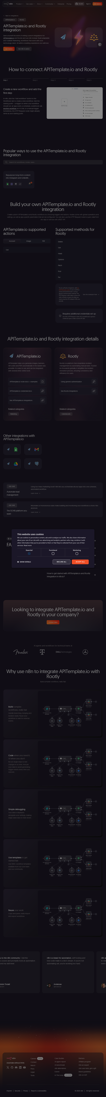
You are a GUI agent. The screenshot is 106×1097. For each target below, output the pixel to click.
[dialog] (53, 548)
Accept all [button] (80, 562)
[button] (24, 562)
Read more (28, 545)
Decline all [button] (61, 562)
